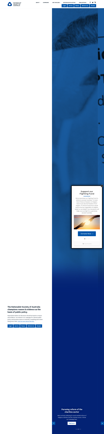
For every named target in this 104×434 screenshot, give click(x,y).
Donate (93, 6)
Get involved (56, 2)
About (37, 2)
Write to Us (85, 6)
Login (64, 6)
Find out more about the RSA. (26, 321)
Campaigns (46, 2)
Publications (82, 2)
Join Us (71, 6)
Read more (97, 423)
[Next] (102, 423)
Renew (77, 6)
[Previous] (53, 423)
